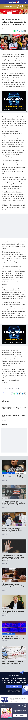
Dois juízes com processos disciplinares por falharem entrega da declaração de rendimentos (13, 586)
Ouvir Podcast (20, 715)
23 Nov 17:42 (4, 590)
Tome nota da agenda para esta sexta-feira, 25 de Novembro (12, 662)
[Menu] (2, 2)
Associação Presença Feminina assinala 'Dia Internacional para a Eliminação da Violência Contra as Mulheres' (13, 558)
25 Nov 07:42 (4, 534)
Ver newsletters (14, 686)
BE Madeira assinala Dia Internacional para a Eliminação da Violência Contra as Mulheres (13, 503)
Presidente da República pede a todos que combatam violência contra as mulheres (12, 530)
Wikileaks (17, 389)
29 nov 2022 (14, 28)
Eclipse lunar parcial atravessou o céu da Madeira (13, 416)
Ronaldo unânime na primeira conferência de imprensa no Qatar (13, 637)
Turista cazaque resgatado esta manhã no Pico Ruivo (14, 423)
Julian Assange (9, 389)
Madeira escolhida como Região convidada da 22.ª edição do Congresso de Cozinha (14, 408)
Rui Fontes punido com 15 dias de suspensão (13, 612)
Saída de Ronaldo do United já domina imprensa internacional (12, 477)
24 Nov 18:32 (4, 563)
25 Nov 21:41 (4, 507)
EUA (3, 389)
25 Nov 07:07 (4, 666)
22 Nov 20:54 (4, 615)
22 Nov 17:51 (4, 480)
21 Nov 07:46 (4, 641)
